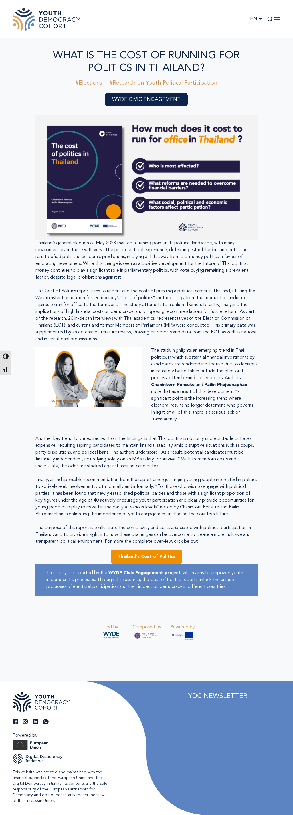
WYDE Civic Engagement (146, 99)
